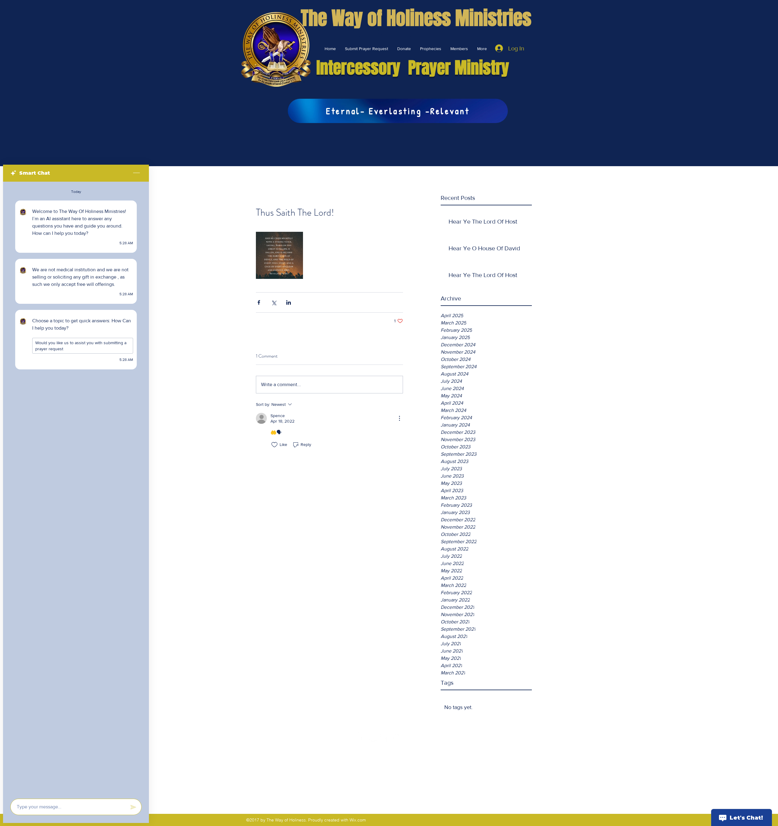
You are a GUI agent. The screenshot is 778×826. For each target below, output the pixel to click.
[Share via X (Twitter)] (274, 302)
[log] (76, 488)
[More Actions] (399, 418)
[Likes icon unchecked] (274, 444)
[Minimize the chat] (136, 173)
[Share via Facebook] (259, 302)
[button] (404, 48)
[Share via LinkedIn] (288, 302)
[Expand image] (279, 255)
